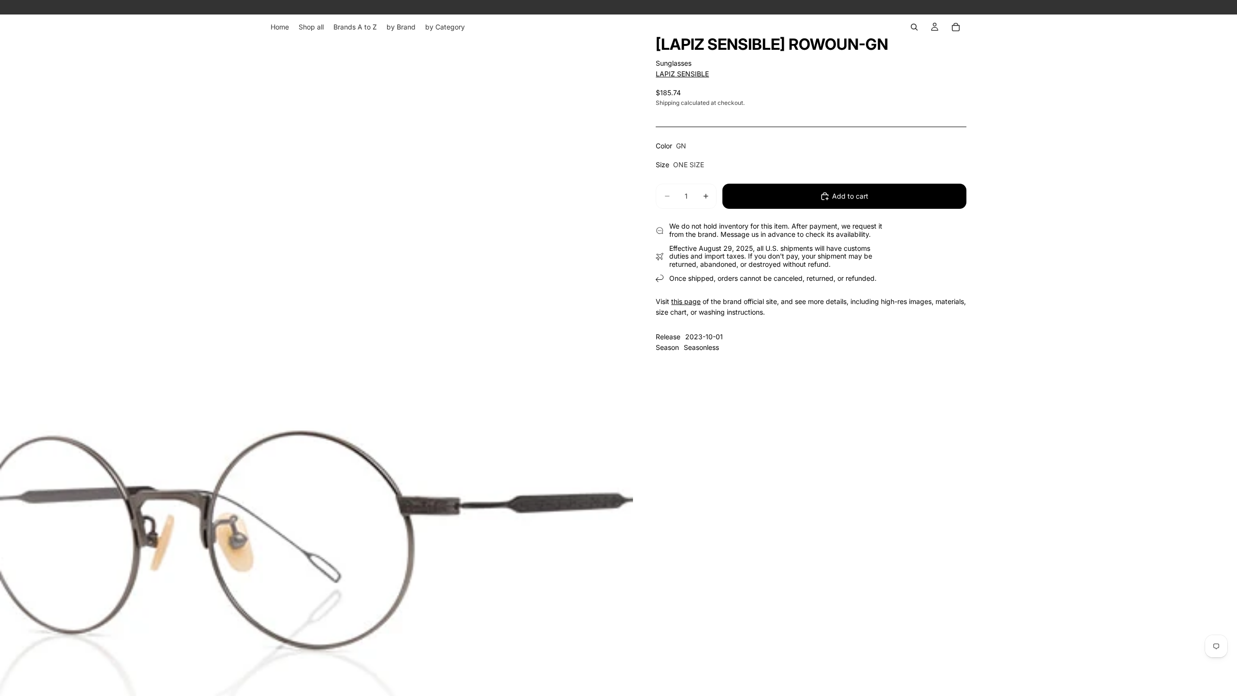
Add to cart (850, 196)
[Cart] (955, 27)
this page (686, 301)
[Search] (914, 27)
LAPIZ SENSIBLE (682, 74)
